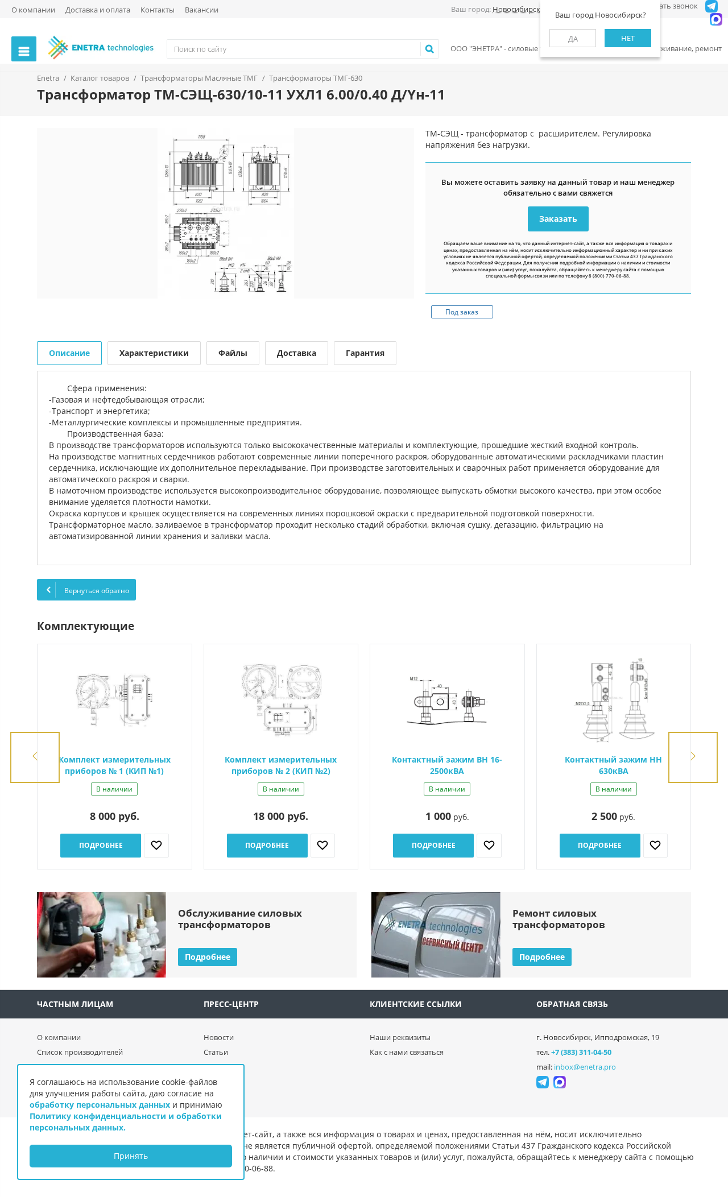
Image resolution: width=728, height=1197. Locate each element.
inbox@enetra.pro (585, 1067)
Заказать (558, 218)
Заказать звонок (668, 6)
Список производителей (80, 1052)
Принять (131, 1155)
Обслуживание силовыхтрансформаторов (240, 918)
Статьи (216, 1052)
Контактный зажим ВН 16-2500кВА (447, 765)
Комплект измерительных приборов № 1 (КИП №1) (115, 765)
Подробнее (101, 845)
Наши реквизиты (400, 1037)
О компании (33, 10)
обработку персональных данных (100, 1104)
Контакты (157, 10)
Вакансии (201, 10)
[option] (225, 213)
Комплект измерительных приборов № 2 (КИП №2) (281, 765)
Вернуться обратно (96, 590)
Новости (219, 1037)
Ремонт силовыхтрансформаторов (558, 918)
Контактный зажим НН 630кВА (613, 765)
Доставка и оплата (97, 10)
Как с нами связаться (407, 1052)
